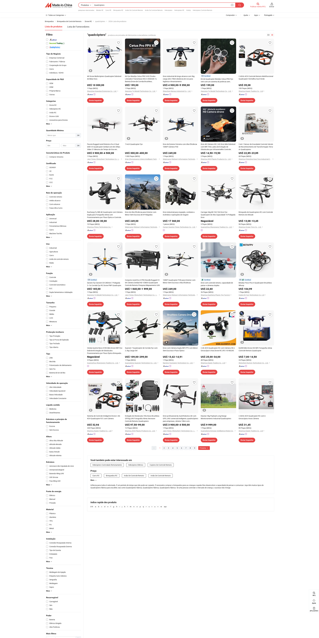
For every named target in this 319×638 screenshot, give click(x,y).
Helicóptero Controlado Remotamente (107, 465)
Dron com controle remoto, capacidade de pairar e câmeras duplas (217, 284)
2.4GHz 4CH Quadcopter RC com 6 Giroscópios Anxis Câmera (252, 417)
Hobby (188, 10)
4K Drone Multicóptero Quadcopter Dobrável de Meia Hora (104, 77)
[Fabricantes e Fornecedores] (58, 5)
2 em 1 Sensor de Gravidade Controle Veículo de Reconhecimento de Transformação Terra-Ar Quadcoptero (256, 147)
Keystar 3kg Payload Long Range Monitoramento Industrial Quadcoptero (216, 417)
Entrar (271, 6)
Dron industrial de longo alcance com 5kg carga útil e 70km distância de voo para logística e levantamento (179, 79)
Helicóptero (168, 10)
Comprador (230, 15)
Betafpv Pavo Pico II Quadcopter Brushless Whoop (255, 284)
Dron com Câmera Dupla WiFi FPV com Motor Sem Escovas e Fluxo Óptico (180, 349)
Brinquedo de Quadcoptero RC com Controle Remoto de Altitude (256, 213)
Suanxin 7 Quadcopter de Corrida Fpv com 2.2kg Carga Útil (141, 349)
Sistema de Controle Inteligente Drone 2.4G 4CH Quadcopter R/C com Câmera (103, 417)
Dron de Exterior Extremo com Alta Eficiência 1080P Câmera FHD (180, 145)
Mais (92, 480)
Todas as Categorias (56, 15)
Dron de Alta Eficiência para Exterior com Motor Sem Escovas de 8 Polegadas (140, 213)
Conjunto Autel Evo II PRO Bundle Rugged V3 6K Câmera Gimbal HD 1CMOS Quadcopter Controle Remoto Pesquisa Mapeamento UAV (142, 282)
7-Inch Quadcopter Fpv (134, 144)
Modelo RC (99, 10)
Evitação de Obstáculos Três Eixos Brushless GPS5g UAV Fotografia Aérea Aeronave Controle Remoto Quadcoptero (142, 418)
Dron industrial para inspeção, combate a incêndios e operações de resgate (179, 213)
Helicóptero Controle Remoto (202, 10)
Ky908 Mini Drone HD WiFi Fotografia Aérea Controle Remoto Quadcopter (255, 349)
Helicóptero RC (179, 10)
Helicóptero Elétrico (135, 465)
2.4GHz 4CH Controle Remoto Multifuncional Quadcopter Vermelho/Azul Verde (256, 77)
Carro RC (108, 10)
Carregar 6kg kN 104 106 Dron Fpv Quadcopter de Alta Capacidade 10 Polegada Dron (218, 214)
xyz (165, 506)
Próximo (203, 448)
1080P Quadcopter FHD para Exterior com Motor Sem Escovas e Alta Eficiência (179, 281)
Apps (256, 15)
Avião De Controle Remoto (134, 10)
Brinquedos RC (118, 10)
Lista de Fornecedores (78, 26)
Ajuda (245, 15)
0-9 (91, 506)
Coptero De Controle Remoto (161, 465)
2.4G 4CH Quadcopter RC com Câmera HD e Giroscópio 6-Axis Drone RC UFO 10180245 (218, 349)
